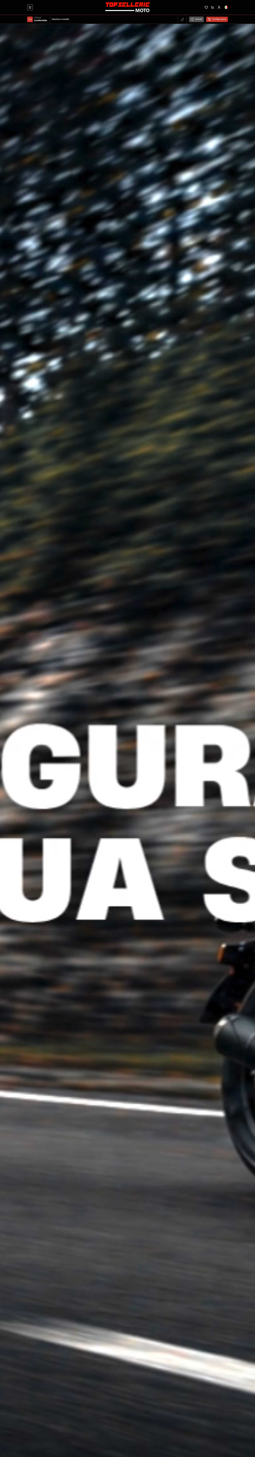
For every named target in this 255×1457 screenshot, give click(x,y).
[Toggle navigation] (30, 7)
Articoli (198, 19)
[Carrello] (212, 7)
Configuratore (219, 19)
